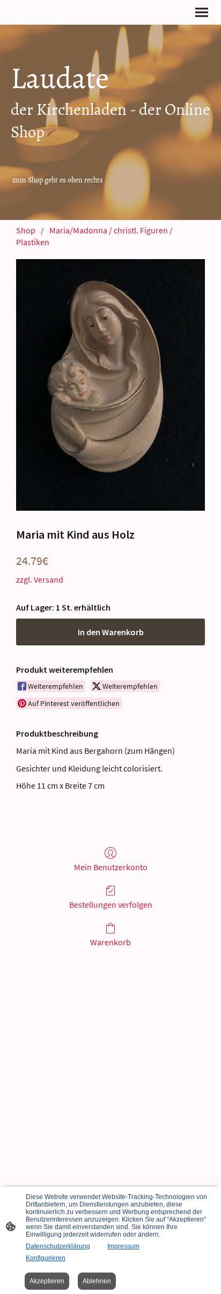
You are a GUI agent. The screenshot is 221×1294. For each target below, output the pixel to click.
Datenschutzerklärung (58, 1246)
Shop (25, 230)
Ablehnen (97, 1281)
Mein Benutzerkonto (111, 867)
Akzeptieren (47, 1281)
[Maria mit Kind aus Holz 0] (110, 385)
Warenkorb (110, 942)
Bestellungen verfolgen (110, 904)
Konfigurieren (45, 1258)
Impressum (123, 1246)
